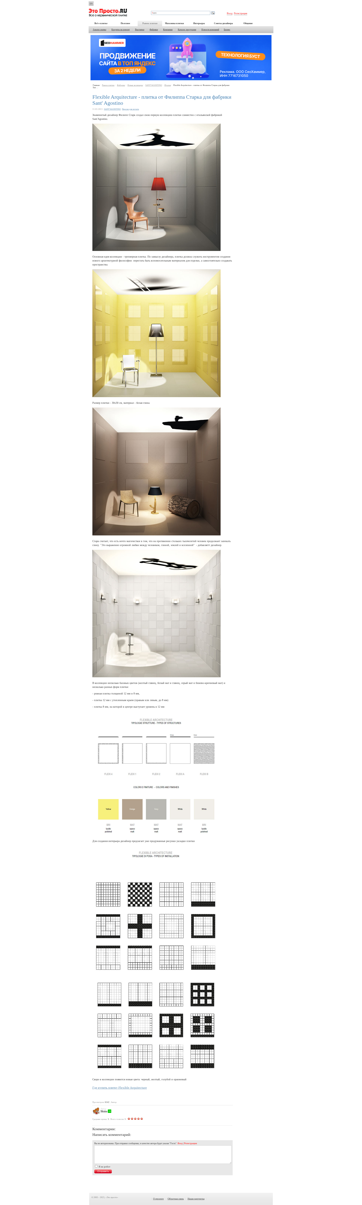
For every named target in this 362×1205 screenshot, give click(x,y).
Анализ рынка (99, 29)
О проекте (158, 1198)
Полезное (125, 23)
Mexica (103, 1111)
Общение (248, 23)
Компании (168, 29)
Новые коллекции (135, 85)
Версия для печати (130, 109)
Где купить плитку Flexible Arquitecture (119, 1088)
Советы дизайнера (223, 23)
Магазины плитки (174, 23)
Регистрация (240, 13)
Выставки (139, 29)
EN (91, 3)
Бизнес (227, 29)
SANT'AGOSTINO (153, 85)
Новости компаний (210, 29)
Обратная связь (176, 1198)
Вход (229, 13)
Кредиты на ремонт (120, 29)
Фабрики (154, 29)
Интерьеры (199, 23)
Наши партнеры (196, 1198)
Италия (167, 85)
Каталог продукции (187, 29)
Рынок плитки (149, 23)
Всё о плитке (100, 23)
